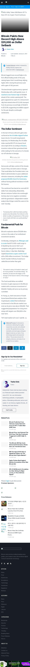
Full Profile (9, 410)
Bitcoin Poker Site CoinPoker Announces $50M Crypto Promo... (16, 533)
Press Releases (5, 636)
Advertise (3, 648)
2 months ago (12, 429)
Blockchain (4, 620)
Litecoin (3, 609)
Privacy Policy (5, 655)
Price (2, 575)
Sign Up (22, 365)
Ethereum (4, 604)
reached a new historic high (10, 95)
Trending (3, 631)
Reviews (3, 590)
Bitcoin (3, 56)
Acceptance (4, 580)
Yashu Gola (10, 49)
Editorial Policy (5, 653)
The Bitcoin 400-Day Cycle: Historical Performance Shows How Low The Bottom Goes (18, 444)
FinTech (3, 625)
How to (3, 638)
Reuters (23, 146)
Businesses (4, 577)
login (7, 481)
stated (12, 301)
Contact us (4, 650)
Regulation (4, 588)
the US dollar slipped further (19, 135)
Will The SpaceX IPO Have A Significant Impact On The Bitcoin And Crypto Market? (17, 453)
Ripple (2, 607)
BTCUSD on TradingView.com (19, 124)
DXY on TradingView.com (17, 162)
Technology (4, 583)
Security (3, 623)
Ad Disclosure (20, 69)
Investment (4, 585)
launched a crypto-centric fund (16, 254)
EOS (2, 612)
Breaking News (5, 633)
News (2, 572)
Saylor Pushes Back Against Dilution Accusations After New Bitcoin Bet (18, 462)
